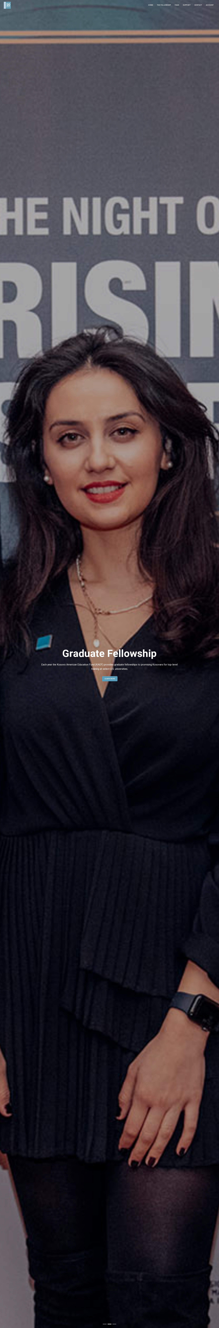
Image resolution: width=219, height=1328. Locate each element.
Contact (198, 5)
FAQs (177, 5)
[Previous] (5, 666)
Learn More (110, 679)
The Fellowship (164, 5)
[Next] (214, 666)
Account (210, 5)
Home (150, 5)
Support (186, 5)
